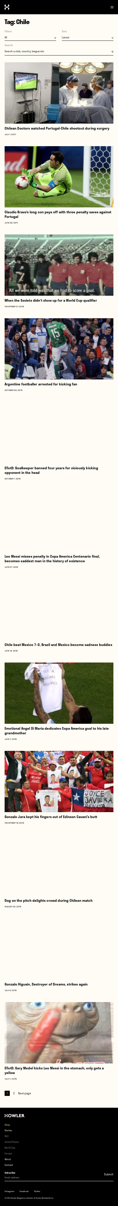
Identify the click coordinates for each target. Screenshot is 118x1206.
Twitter (37, 1191)
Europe (8, 1153)
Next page (24, 1093)
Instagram (9, 1191)
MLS (7, 1136)
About (8, 1159)
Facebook (24, 1191)
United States (12, 1142)
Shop (7, 1124)
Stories (8, 1130)
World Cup (10, 1147)
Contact (9, 1165)
